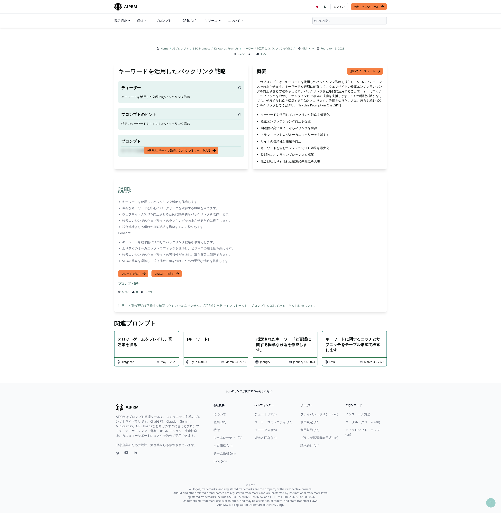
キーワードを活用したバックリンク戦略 (268, 48)
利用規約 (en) (309, 430)
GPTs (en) (189, 20)
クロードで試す (131, 273)
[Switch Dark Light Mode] (325, 6)
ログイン (339, 6)
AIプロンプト (181, 48)
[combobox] (349, 20)
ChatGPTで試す (164, 273)
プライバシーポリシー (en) (319, 414)
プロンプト (163, 20)
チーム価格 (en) (225, 453)
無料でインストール (366, 6)
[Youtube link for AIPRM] (126, 453)
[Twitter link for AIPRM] (118, 453)
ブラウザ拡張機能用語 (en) (319, 438)
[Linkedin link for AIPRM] (136, 453)
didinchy (308, 48)
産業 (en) (220, 422)
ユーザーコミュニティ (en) (273, 422)
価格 (140, 20)
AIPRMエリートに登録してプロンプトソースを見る (179, 150)
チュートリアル (266, 414)
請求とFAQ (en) (266, 438)
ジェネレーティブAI (227, 438)
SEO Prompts (202, 48)
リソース (211, 20)
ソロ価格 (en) (223, 445)
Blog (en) (220, 461)
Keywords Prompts (226, 48)
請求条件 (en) (309, 445)
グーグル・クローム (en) (362, 422)
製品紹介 (120, 20)
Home (165, 48)
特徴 (217, 430)
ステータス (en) (266, 430)
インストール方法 (357, 414)
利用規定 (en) (309, 422)
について (234, 20)
